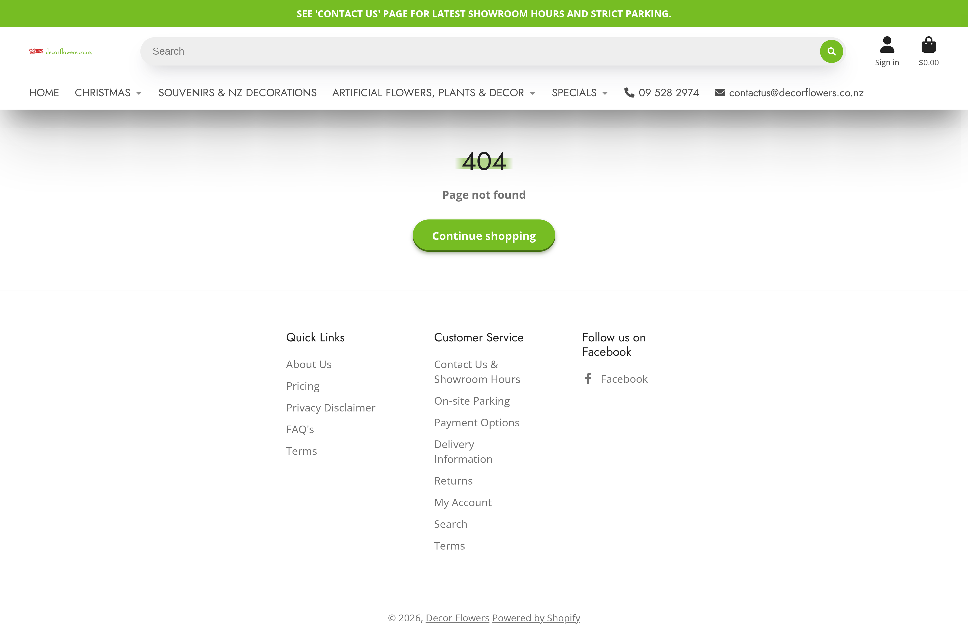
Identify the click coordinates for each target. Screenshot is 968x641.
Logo (60, 51)
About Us (309, 364)
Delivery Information (463, 451)
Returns (453, 480)
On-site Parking (472, 400)
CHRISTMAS (103, 92)
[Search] (831, 51)
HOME (44, 92)
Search (451, 524)
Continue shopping (484, 235)
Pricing (303, 385)
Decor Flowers (458, 617)
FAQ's (300, 429)
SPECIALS (574, 92)
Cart (929, 51)
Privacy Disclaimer (331, 407)
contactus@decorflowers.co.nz (796, 92)
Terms (301, 450)
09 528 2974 (669, 92)
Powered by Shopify (536, 617)
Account (887, 51)
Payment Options (477, 422)
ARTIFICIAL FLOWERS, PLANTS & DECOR (428, 92)
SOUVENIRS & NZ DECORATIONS (237, 92)
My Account (463, 502)
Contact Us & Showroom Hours (477, 371)
